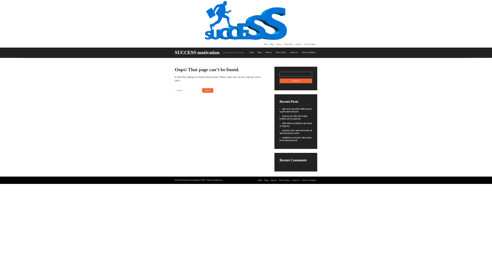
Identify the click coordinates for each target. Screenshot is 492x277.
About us (279, 44)
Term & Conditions (310, 44)
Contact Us (298, 44)
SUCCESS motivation (197, 52)
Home (266, 44)
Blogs (271, 44)
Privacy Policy (288, 44)
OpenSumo (218, 180)
